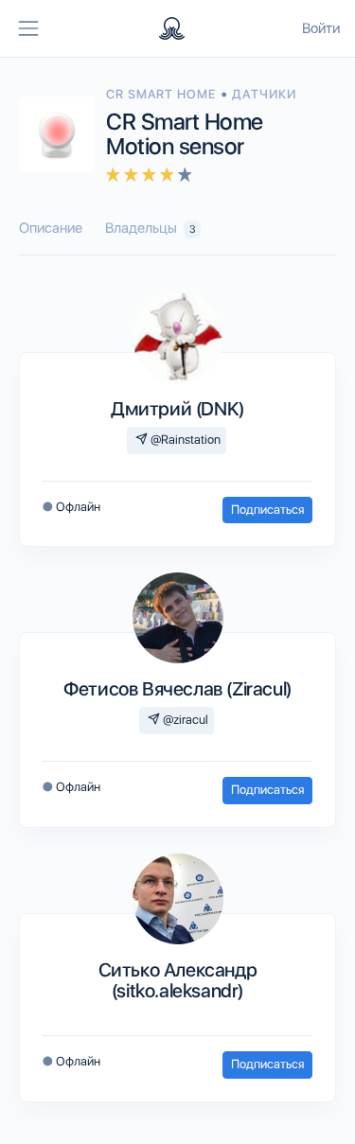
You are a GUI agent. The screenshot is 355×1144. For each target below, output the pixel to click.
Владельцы (150, 228)
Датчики (264, 94)
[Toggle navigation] (28, 28)
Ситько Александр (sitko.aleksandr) (177, 980)
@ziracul (184, 720)
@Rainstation (184, 439)
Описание (50, 228)
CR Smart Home (163, 94)
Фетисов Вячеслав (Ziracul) (177, 689)
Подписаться (267, 509)
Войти (321, 28)
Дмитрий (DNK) (177, 408)
